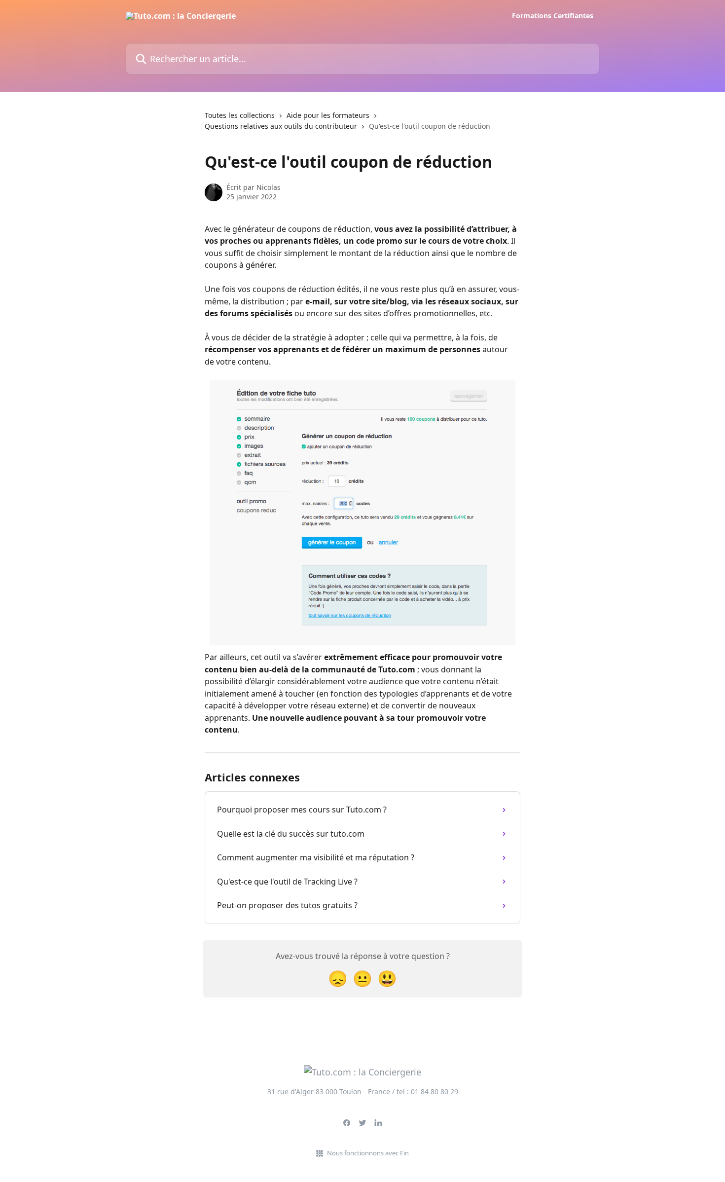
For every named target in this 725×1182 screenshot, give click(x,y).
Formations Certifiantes (552, 15)
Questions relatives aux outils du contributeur (281, 126)
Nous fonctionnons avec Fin (368, 1152)
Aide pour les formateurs (328, 115)
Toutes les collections (240, 115)
